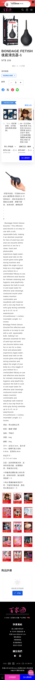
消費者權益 (17, 640)
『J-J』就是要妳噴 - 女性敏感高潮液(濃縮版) (11, 127)
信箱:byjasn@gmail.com (17, 634)
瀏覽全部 (28, 105)
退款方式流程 (17, 645)
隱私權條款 (17, 637)
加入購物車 (25, 158)
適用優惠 (4, 71)
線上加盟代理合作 (18, 629)
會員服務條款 (17, 642)
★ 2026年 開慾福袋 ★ (17, 631)
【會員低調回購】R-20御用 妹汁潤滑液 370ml (17, 3)
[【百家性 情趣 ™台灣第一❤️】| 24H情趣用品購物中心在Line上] (20, 656)
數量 (3, 82)
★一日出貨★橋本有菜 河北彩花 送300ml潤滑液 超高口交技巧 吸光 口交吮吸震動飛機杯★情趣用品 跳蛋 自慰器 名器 (25, 133)
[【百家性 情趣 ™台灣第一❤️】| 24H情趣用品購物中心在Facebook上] (15, 656)
